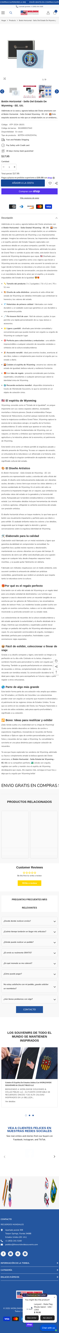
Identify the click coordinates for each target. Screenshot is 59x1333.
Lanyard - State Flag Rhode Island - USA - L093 (43, 1307)
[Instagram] (10, 1253)
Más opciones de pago (29, 198)
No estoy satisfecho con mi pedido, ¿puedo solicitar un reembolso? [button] (26, 986)
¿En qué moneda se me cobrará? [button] (18, 963)
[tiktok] (25, 1253)
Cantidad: (5, 161)
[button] (49, 79)
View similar (31, 1318)
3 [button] (33, 1115)
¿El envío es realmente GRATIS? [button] (18, 952)
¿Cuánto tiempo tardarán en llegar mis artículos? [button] (25, 931)
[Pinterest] (17, 1253)
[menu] (3, 12)
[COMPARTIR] (56, 183)
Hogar (3, 20)
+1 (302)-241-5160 (37, 7)
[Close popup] (54, 1297)
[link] (50, 183)
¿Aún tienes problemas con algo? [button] (18, 999)
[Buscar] (10, 12)
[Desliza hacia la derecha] (54, 1156)
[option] (29, 53)
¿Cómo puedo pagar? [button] (13, 973)
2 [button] (29, 1115)
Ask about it (47, 1318)
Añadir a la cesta (23, 183)
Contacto (29, 1009)
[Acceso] (48, 12)
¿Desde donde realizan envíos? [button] (17, 921)
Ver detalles (10, 1101)
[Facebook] (3, 1253)
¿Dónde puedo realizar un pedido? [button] (18, 942)
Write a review (29, 883)
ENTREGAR (29, 1208)
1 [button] (26, 1115)
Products (12, 20)
